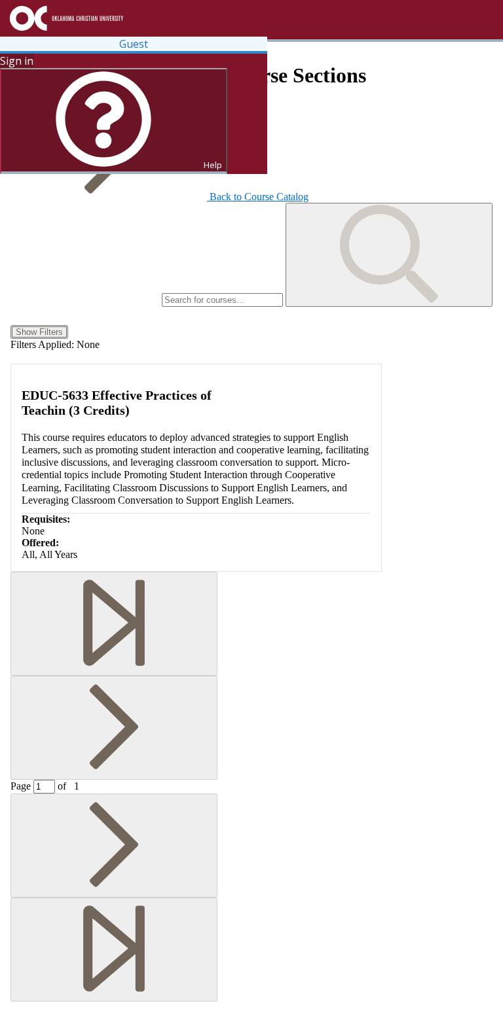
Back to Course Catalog (259, 196)
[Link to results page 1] (113, 624)
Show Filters (39, 332)
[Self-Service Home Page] (152, 18)
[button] (389, 255)
